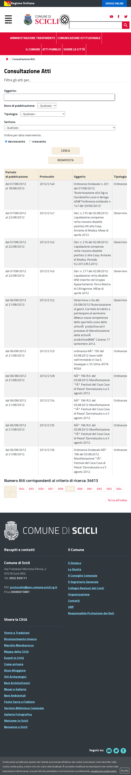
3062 (99, 489)
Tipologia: (11, 114)
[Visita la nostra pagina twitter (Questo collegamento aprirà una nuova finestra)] (126, 16)
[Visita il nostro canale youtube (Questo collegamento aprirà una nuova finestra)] (111, 16)
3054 (21, 489)
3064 (118, 489)
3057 (50, 489)
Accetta (124, 770)
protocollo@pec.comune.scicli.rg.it (33, 587)
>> (13, 495)
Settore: (10, 122)
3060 (80, 489)
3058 (60, 489)
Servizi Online (114, 3)
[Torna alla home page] (7, 59)
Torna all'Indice (117, 500)
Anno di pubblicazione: (19, 105)
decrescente (16, 141)
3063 (109, 489)
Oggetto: (10, 90)
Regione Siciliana (22, 3)
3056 (41, 489)
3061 (89, 489)
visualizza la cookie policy (104, 771)
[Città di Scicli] (51, 531)
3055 (31, 489)
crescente (39, 141)
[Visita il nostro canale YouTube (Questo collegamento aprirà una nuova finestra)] (116, 750)
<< (7, 489)
